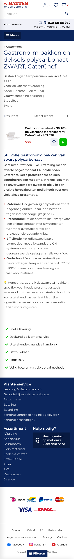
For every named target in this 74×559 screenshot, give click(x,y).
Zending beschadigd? (19, 420)
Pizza (7, 464)
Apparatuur (12, 439)
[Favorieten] (56, 5)
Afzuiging (10, 433)
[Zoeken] (66, 13)
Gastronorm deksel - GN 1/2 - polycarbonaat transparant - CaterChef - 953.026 (45, 131)
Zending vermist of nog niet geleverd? (31, 414)
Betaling (10, 404)
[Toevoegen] (54, 142)
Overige (9, 479)
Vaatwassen (12, 474)
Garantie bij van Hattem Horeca (26, 394)
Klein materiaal (14, 449)
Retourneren (13, 399)
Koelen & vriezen (15, 454)
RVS (7, 469)
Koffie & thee (13, 459)
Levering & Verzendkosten (22, 389)
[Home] (22, 5)
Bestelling (11, 409)
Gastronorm (14, 46)
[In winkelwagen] (63, 142)
